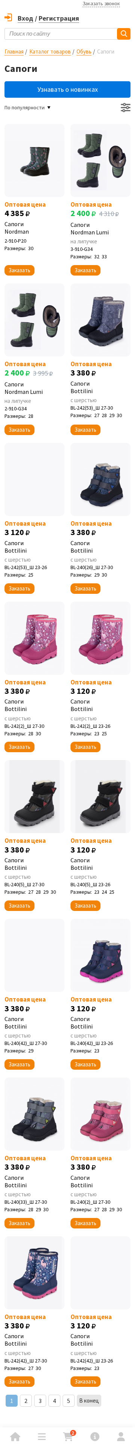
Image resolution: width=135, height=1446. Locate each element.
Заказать (19, 270)
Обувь (84, 51)
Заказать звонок (101, 3)
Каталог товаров (50, 51)
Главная (14, 51)
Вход (25, 18)
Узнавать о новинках (68, 89)
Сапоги (16, 227)
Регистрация (59, 18)
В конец (89, 1400)
